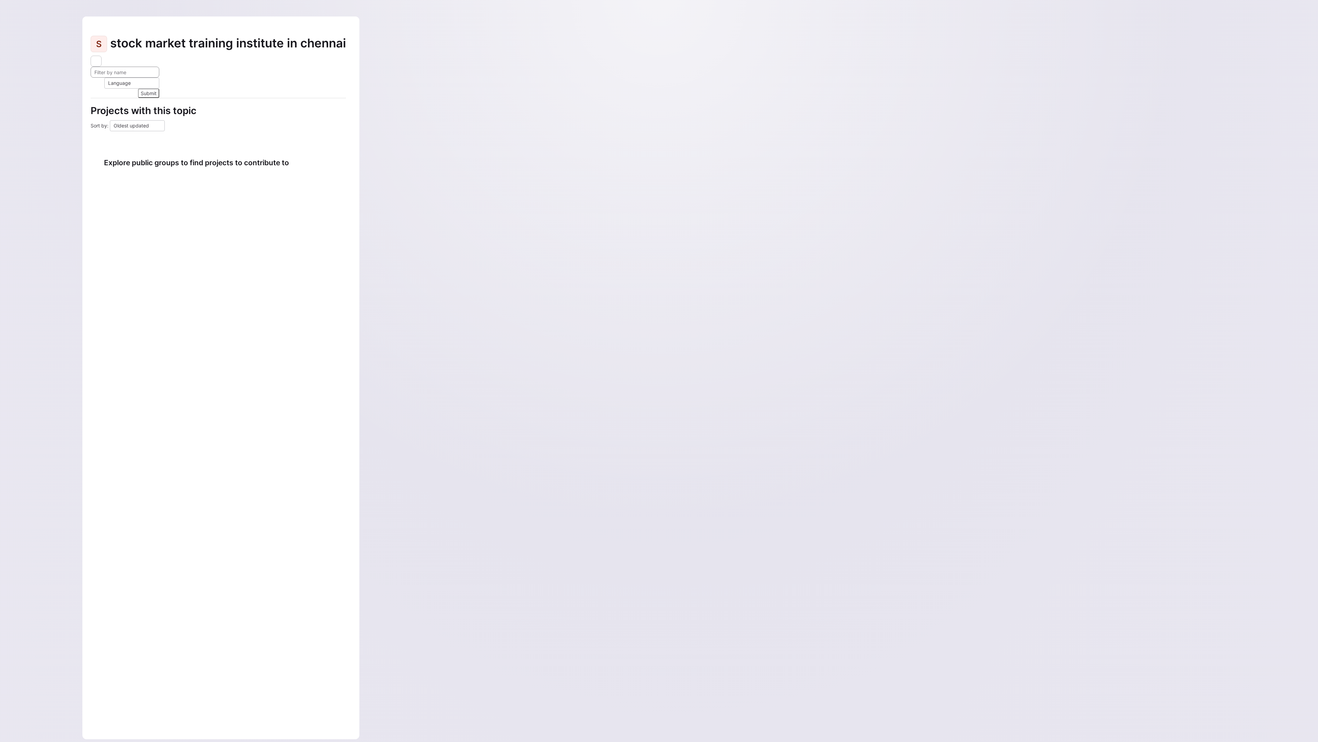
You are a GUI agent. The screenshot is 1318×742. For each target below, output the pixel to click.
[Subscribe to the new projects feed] (96, 61)
